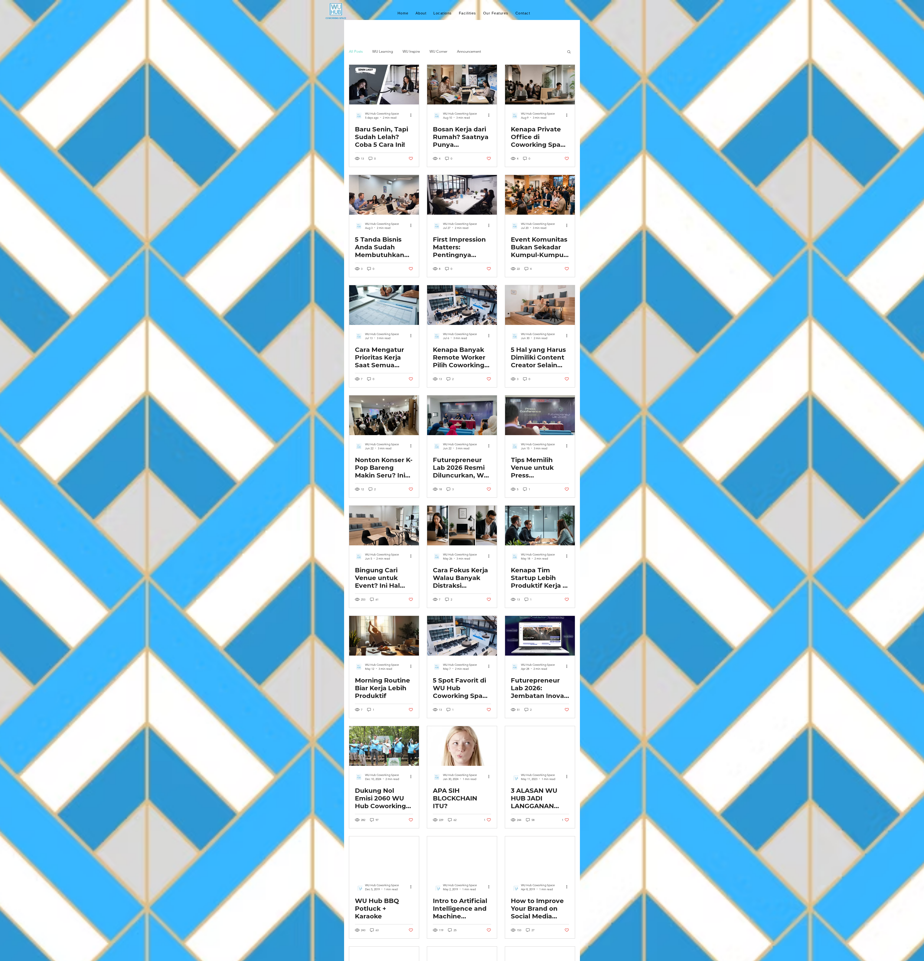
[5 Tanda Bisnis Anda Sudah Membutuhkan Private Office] (384, 195)
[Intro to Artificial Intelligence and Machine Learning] (462, 856)
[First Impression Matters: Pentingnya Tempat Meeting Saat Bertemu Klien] (462, 195)
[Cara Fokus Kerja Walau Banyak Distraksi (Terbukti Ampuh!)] (462, 525)
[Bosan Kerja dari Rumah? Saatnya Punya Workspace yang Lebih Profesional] (462, 84)
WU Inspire (411, 51)
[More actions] (412, 115)
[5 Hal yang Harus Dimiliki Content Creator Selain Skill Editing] (540, 305)
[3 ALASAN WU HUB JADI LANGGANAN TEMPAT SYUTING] (540, 746)
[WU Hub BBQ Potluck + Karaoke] (384, 856)
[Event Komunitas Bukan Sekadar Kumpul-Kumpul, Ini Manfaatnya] (540, 195)
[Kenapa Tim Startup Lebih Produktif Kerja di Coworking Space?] (540, 525)
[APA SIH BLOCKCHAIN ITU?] (462, 746)
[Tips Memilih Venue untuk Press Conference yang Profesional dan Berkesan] (540, 415)
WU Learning (382, 51)
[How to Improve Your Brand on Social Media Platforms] (540, 856)
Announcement (469, 51)
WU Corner (438, 51)
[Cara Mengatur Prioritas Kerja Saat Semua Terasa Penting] (384, 305)
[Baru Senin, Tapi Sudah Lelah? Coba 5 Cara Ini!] (384, 84)
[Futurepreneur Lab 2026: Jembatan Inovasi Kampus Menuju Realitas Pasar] (540, 636)
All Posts (356, 51)
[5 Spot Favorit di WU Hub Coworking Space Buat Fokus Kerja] (462, 636)
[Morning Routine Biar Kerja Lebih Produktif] (384, 636)
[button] (569, 52)
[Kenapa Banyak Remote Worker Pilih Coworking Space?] (462, 305)
